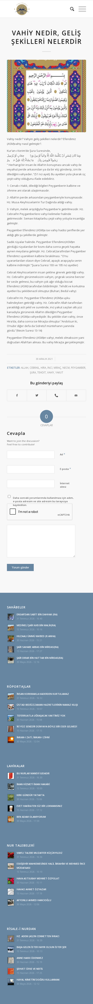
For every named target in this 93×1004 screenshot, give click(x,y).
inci (49, 367)
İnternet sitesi (64, 485)
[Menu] (80, 9)
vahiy (50, 372)
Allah (24, 367)
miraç (57, 367)
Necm (66, 367)
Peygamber (78, 367)
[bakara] (46, 96)
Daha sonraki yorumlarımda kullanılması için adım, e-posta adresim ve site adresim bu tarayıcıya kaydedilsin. (43, 501)
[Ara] (70, 9)
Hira (43, 367)
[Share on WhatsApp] (56, 395)
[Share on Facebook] (17, 395)
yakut (59, 372)
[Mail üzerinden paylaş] (76, 395)
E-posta (65, 469)
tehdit (41, 372)
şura (33, 372)
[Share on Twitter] (36, 395)
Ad (62, 454)
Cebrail (34, 367)
